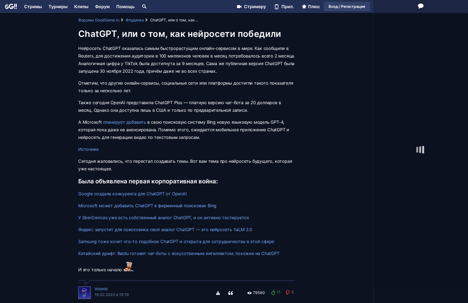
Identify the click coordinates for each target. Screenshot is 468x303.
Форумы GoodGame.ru (98, 20)
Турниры (58, 6)
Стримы (33, 6)
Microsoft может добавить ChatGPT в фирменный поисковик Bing (147, 205)
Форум (102, 6)
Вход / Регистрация (347, 6)
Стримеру (255, 6)
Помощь (125, 6)
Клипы (81, 6)
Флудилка (135, 20)
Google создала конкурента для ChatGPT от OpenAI (132, 193)
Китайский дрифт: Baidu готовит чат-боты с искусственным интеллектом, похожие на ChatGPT (179, 253)
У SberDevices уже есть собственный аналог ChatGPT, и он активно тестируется (163, 217)
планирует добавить (124, 122)
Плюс (314, 6)
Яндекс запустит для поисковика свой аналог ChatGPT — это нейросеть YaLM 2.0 (165, 229)
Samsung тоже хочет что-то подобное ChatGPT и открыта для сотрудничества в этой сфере (176, 241)
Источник (88, 149)
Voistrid (101, 288)
